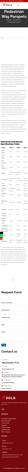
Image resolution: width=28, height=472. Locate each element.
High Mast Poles (6, 421)
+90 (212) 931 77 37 (5, 1)
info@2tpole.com (13, 1)
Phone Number (5, 310)
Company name (5, 317)
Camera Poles (5, 423)
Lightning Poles (5, 429)
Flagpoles (4, 425)
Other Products (17, 20)
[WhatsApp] (1, 235)
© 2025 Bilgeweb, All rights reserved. (14, 468)
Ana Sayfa (8, 20)
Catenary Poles (5, 427)
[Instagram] (3, 409)
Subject (3, 332)
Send (3, 345)
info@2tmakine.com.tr (7, 369)
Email (3, 324)
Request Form (21, 1)
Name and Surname (7, 302)
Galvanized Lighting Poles (8, 418)
